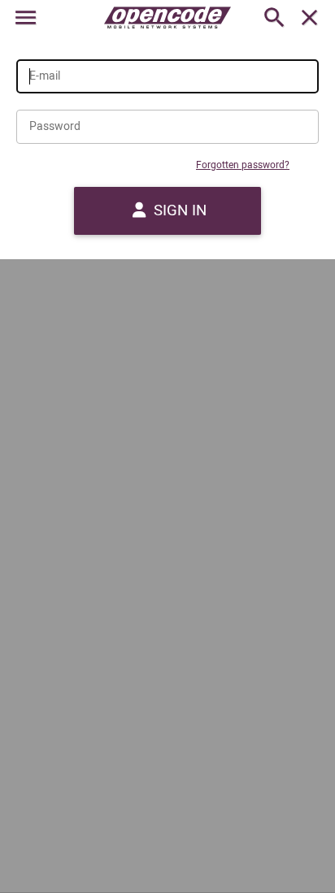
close (309, 17)
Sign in (178, 210)
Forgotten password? (242, 165)
